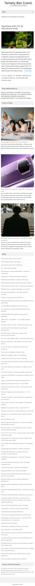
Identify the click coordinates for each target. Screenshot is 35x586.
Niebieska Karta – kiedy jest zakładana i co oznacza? (15, 289)
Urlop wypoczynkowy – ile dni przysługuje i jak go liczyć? (16, 372)
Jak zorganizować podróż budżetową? (12, 265)
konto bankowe (18, 568)
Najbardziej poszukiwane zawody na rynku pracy (14, 279)
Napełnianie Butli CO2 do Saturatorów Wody (12, 27)
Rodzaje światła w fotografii (9, 523)
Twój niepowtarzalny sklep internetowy (12, 511)
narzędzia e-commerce (7, 568)
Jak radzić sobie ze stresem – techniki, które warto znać (16, 324)
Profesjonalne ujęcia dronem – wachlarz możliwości (15, 448)
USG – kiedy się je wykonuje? (9, 268)
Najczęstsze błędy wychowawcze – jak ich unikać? (15, 383)
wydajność (4, 572)
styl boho (28, 572)
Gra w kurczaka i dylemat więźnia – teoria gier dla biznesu (17, 338)
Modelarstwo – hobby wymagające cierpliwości (14, 276)
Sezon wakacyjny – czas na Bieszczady (11, 529)
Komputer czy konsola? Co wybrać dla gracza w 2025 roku (17, 411)
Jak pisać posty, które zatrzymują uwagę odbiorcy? (15, 380)
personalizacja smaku (22, 78)
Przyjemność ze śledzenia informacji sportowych (14, 526)
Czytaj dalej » (28, 71)
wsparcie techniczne (15, 570)
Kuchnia (10, 75)
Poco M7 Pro (24, 570)
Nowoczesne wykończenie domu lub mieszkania (14, 505)
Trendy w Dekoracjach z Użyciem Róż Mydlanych (14, 467)
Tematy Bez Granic (18, 3)
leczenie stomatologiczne (18, 572)
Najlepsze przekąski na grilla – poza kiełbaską (13, 355)
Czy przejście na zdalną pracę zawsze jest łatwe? (15, 508)
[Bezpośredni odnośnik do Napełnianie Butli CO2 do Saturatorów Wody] (17, 48)
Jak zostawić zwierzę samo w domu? (11, 258)
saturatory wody (6, 80)
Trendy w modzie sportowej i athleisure (12, 297)
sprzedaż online (10, 574)
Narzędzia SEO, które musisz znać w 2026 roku (14, 358)
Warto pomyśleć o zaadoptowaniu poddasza (14, 558)
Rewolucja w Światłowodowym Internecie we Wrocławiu (17, 494)
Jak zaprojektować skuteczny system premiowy (14, 142)
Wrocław (3, 574)
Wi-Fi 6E (9, 572)
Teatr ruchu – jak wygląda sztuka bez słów (13, 352)
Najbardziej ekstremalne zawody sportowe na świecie (16, 282)
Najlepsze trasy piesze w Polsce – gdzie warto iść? (15, 407)
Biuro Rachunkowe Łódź (7, 419)
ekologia (18, 75)
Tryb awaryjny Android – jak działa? (11, 261)
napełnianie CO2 (26, 75)
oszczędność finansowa (8, 78)
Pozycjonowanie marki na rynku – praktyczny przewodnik (17, 286)
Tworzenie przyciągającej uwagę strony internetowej (16, 514)
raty (32, 572)
